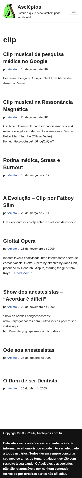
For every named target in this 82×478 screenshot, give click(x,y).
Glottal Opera (19, 241)
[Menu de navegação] (74, 11)
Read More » (23, 273)
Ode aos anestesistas (28, 350)
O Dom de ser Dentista (30, 380)
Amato (12, 69)
